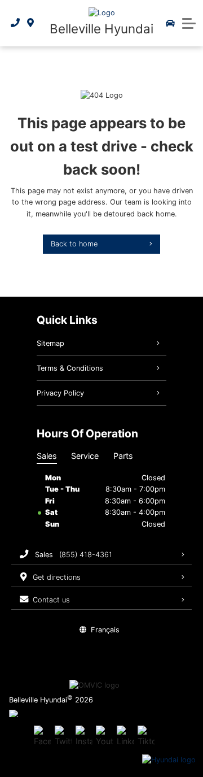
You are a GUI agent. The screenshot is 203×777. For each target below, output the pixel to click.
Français (105, 630)
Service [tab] (85, 456)
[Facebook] (42, 736)
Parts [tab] (123, 456)
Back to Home (74, 244)
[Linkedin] (125, 736)
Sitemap (50, 343)
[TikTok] (146, 736)
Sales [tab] (47, 456)
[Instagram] (84, 736)
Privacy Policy (60, 393)
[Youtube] (104, 736)
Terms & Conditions (70, 368)
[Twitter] (63, 736)
